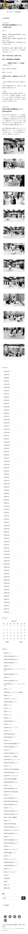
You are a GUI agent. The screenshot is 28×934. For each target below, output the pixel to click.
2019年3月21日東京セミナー (11, 772)
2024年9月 (6, 390)
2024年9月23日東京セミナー (11, 843)
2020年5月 (6, 448)
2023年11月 (7, 410)
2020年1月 (6, 458)
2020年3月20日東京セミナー (11, 788)
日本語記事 (7, 878)
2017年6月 (6, 519)
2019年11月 (7, 464)
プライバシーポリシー (7, 928)
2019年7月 (6, 471)
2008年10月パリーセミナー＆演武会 (13, 692)
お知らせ (6, 875)
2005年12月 (7, 602)
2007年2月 (6, 589)
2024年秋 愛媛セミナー (10, 852)
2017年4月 (6, 522)
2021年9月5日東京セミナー (11, 804)
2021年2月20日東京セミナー (11, 798)
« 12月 (7, 641)
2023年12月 (7, 406)
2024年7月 (6, 394)
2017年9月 (6, 509)
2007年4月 (6, 586)
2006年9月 (6, 596)
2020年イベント (8, 795)
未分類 (5, 881)
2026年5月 (6, 371)
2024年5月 (6, 400)
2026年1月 (6, 374)
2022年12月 (7, 419)
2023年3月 (6, 416)
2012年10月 (7, 557)
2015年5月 (6, 538)
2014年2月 (6, 548)
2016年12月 (7, 525)
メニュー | (15, 11)
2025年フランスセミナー (10, 859)
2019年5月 (6, 474)
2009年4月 (6, 573)
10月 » (21, 641)
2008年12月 (7, 576)
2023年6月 (6, 413)
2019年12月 (7, 461)
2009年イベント (8, 705)
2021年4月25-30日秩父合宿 (11, 801)
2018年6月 (6, 500)
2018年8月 (6, 493)
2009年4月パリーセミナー (10, 698)
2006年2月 (6, 599)
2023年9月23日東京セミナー (11, 833)
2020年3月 (6, 451)
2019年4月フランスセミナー (11, 775)
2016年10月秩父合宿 (9, 734)
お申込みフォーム (17, 76)
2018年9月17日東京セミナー (11, 762)
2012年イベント (8, 714)
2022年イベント (8, 820)
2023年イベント (8, 836)
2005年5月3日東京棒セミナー (11, 659)
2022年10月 (7, 422)
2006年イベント (8, 677)
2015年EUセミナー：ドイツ (11, 727)
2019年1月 (6, 480)
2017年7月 (6, 516)
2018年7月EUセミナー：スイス (12, 759)
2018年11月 (7, 487)
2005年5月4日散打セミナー (11, 662)
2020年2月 (6, 455)
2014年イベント (8, 724)
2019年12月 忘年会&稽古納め (11, 769)
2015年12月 (7, 535)
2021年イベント (8, 807)
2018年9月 (6, 490)
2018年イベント (8, 766)
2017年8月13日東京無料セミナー (12, 743)
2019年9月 (6, 467)
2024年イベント (8, 846)
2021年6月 (6, 439)
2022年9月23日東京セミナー (11, 814)
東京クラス (7, 884)
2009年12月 (7, 567)
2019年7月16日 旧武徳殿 (10, 779)
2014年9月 (6, 544)
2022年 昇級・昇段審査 (10, 817)
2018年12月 (7, 483)
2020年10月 (7, 445)
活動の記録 (7, 888)
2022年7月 (6, 426)
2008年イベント (8, 695)
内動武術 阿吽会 (17, 4)
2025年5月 (6, 381)
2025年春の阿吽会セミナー (11, 862)
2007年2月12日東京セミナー (11, 680)
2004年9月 (6, 612)
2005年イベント (8, 666)
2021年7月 (6, 435)
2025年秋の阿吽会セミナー (11, 865)
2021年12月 (7, 429)
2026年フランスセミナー (10, 872)
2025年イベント (8, 856)
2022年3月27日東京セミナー (11, 811)
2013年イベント (8, 718)
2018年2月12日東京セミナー (11, 753)
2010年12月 (7, 564)
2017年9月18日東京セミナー (11, 746)
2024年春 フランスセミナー (11, 849)
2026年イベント (8, 868)
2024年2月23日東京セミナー (11, 840)
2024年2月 (6, 403)
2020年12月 (7, 442)
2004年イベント (8, 653)
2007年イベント (8, 689)
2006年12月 (7, 593)
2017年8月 (6, 512)
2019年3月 (6, 477)
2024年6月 (6, 397)
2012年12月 (7, 554)
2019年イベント (8, 785)
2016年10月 (7, 528)
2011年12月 (7, 560)
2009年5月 (6, 570)
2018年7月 (6, 496)
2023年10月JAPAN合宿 (10, 823)
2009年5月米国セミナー (10, 702)
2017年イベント (8, 750)
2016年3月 (6, 532)
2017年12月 (7, 506)
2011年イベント (8, 711)
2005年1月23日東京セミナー (11, 656)
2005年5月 (6, 605)
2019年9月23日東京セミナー (11, 782)
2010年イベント (8, 708)
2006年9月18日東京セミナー (11, 674)
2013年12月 (7, 551)
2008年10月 (7, 580)
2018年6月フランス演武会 (10, 756)
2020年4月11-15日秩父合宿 (11, 791)
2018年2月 (6, 503)
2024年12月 (7, 384)
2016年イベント (8, 740)
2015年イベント (8, 730)
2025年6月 (6, 378)
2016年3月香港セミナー (10, 737)
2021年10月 (7, 432)
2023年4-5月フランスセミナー (12, 830)
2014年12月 (7, 541)
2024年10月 (7, 387)
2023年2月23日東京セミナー (11, 827)
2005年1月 (6, 609)
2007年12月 (7, 583)
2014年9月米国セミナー (10, 721)
